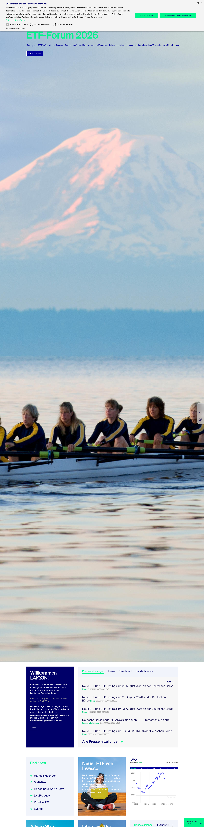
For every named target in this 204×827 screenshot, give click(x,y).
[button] (68, 28)
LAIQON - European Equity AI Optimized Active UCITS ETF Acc (49, 700)
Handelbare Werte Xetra (49, 789)
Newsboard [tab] (125, 671)
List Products (42, 795)
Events (38, 809)
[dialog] (102, 15)
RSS (169, 681)
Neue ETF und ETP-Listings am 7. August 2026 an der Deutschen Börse (127, 731)
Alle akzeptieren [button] (146, 15)
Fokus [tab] (111, 671)
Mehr (34, 728)
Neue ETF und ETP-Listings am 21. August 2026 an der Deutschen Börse (127, 686)
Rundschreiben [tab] (144, 671)
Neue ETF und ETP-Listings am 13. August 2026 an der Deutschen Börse (127, 709)
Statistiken (40, 782)
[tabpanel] (128, 712)
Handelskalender (45, 775)
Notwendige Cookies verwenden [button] (178, 15)
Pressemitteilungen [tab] (93, 671)
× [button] (201, 3)
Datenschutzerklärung (15, 20)
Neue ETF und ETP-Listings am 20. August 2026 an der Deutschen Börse (124, 698)
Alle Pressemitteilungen (101, 741)
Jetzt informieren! (34, 53)
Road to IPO (41, 802)
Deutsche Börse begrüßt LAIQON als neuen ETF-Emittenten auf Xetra (126, 720)
